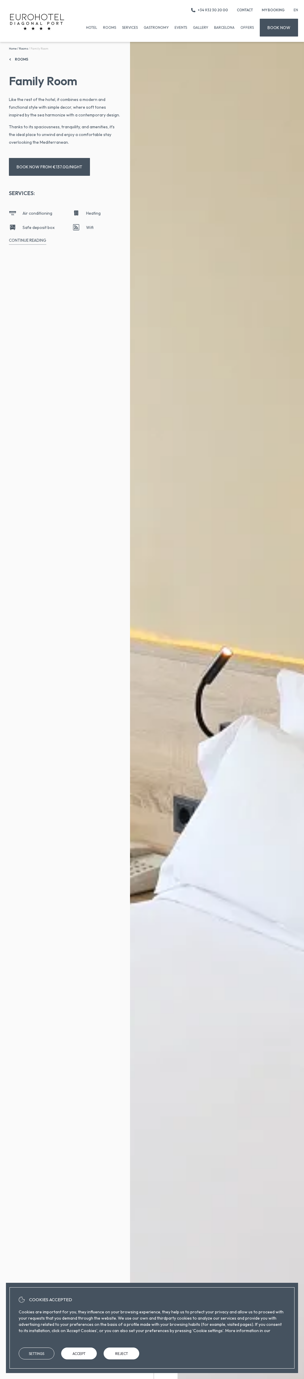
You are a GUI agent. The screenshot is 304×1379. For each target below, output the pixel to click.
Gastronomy (156, 27)
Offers (247, 27)
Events (181, 27)
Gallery (200, 27)
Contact (245, 10)
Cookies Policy (32, 1337)
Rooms (109, 27)
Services (130, 27)
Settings (36, 1353)
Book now (278, 27)
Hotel (91, 27)
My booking (273, 10)
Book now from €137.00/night (49, 167)
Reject (121, 1353)
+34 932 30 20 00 (213, 10)
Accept (79, 1353)
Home (13, 48)
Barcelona (224, 27)
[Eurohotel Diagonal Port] (37, 21)
